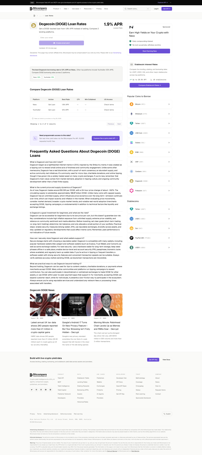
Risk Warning (135, 451)
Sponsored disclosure (143, 398)
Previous (111, 124)
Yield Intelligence (63, 386)
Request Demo (160, 390)
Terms (39, 414)
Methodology (140, 378)
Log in (156, 9)
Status (138, 390)
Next (119, 124)
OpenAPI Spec (121, 386)
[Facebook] (36, 389)
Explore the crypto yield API (104, 138)
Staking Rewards (83, 386)
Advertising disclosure (51, 414)
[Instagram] (50, 389)
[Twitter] (31, 389)
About (157, 378)
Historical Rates (82, 402)
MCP (59, 382)
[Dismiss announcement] (170, 2)
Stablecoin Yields (83, 378)
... (40, 16)
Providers (80, 398)
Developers (61, 398)
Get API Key (153, 360)
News (157, 382)
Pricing (98, 9)
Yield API (61, 378)
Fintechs (100, 390)
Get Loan (51, 105)
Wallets (99, 382)
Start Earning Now (150, 51)
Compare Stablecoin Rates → (150, 85)
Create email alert (63, 43)
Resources (88, 9)
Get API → (166, 9)
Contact (158, 394)
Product (56, 9)
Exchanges (101, 386)
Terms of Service (112, 451)
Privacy (32, 414)
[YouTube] (45, 389)
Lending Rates (82, 382)
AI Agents (100, 394)
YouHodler (49, 77)
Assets (79, 394)
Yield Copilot (62, 390)
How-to (158, 386)
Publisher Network (64, 394)
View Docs (166, 360)
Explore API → (163, 3)
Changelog (139, 386)
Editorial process (66, 414)
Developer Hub (121, 378)
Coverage (139, 382)
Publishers (100, 378)
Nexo (36, 77)
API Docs (119, 382)
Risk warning (140, 394)
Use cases (75, 9)
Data (65, 9)
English (168, 414)
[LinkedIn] (41, 389)
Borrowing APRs (83, 390)
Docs (106, 9)
